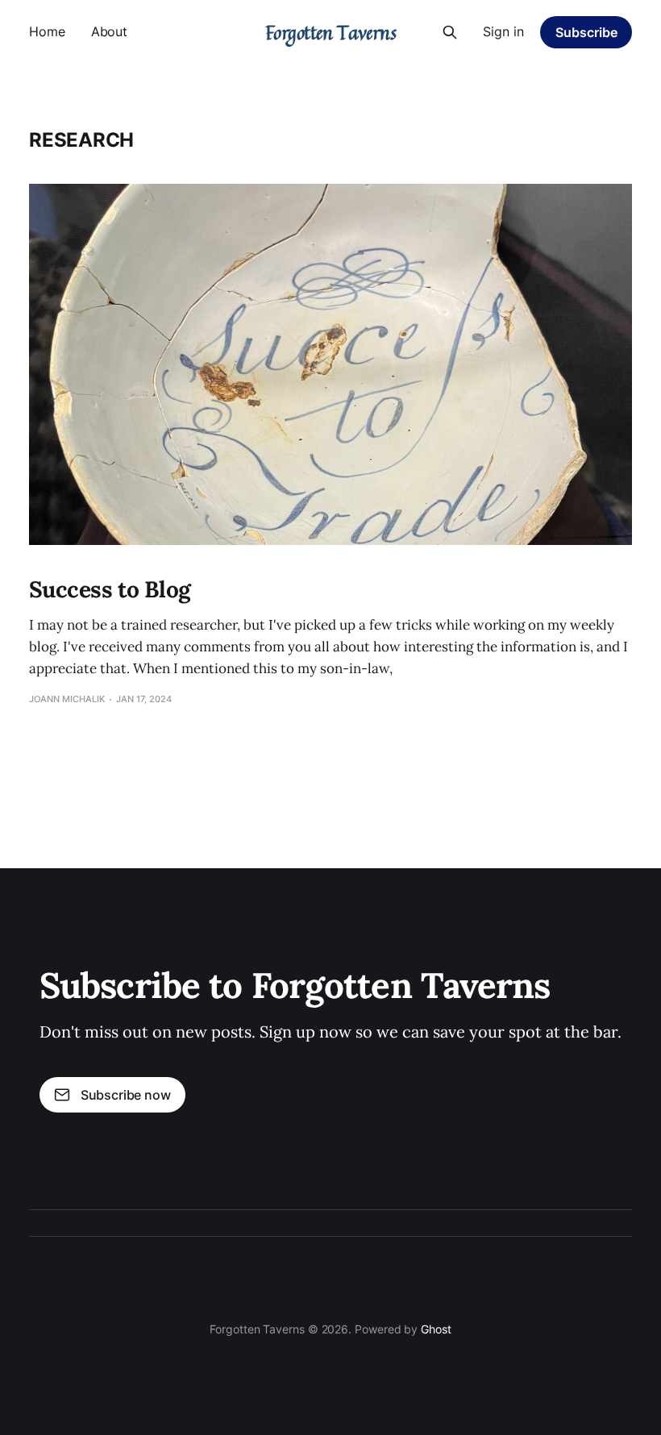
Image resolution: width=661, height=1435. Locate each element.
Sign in (503, 31)
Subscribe (586, 32)
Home (47, 31)
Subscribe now (126, 1095)
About (109, 31)
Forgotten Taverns (331, 32)
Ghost (436, 1329)
